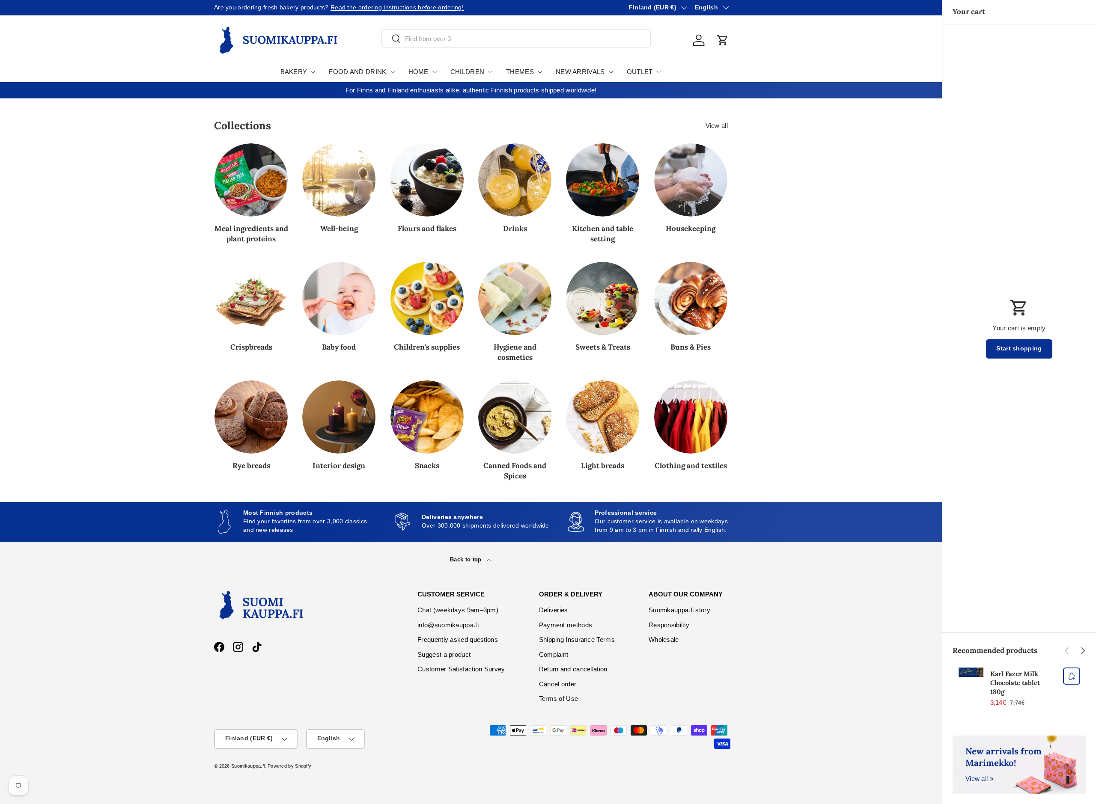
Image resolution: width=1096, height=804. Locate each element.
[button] (722, 40)
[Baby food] (338, 298)
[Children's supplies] (427, 298)
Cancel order (558, 684)
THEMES (520, 71)
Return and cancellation (573, 669)
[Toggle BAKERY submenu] (313, 72)
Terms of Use (558, 698)
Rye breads (251, 465)
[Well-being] (338, 180)
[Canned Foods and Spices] (514, 417)
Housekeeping (690, 228)
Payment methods (566, 625)
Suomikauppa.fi (248, 765)
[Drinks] (514, 180)
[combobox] (516, 38)
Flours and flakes (427, 228)
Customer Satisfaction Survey (461, 669)
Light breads (602, 465)
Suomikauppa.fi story (679, 610)
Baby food (339, 347)
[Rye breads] (251, 417)
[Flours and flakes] (427, 180)
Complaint (554, 654)
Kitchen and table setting (602, 233)
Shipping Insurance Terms (577, 639)
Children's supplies (427, 347)
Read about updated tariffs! (315, 7)
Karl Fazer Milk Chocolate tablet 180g (1015, 683)
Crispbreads (251, 347)
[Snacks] (427, 417)
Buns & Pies (690, 347)
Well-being (339, 228)
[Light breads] (602, 417)
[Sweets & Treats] (602, 298)
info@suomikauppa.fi (448, 625)
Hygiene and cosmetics (515, 352)
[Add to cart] (1071, 676)
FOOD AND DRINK (357, 71)
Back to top (466, 559)
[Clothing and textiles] (690, 417)
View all (717, 125)
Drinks (515, 228)
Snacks (427, 465)
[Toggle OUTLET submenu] (658, 72)
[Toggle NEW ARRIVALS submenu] (611, 72)
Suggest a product (444, 654)
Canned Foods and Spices (514, 471)
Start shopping (1019, 348)
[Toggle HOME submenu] (434, 72)
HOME (418, 71)
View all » (979, 778)
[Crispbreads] (251, 298)
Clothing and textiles (691, 465)
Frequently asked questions (457, 639)
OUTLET (640, 71)
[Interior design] (338, 417)
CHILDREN (467, 71)
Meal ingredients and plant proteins (251, 233)
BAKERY (293, 71)
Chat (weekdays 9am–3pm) (457, 610)
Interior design (339, 465)
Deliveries (553, 610)
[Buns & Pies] (690, 298)
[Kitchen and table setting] (602, 180)
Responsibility (669, 625)
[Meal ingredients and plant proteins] (251, 180)
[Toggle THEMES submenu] (540, 72)
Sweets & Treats (602, 347)
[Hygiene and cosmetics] (514, 298)
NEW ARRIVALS (580, 71)
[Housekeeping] (690, 180)
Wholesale (664, 639)
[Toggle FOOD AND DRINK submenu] (392, 72)
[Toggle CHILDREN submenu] (490, 72)
